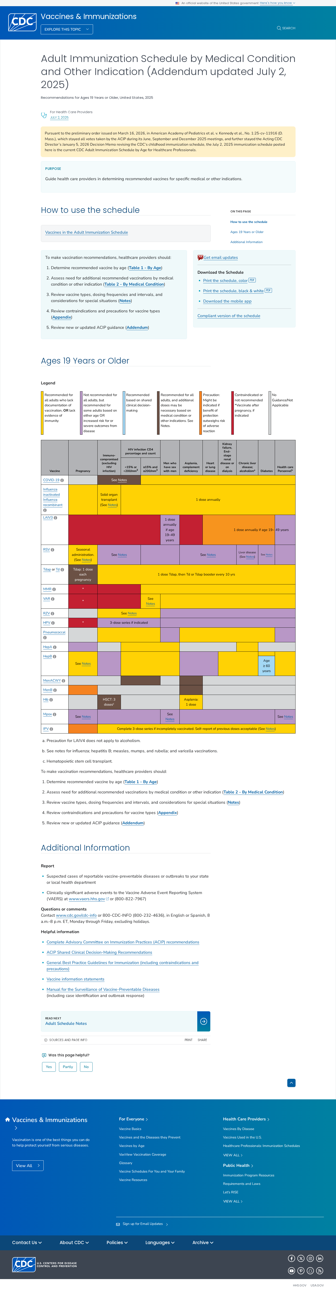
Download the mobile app (227, 301)
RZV (46, 613)
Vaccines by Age (131, 1145)
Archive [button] (201, 1243)
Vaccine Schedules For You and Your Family (152, 1171)
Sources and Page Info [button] (68, 1040)
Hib (45, 699)
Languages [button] (158, 1243)
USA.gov (317, 1285)
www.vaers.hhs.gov (87, 899)
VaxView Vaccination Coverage (142, 1154)
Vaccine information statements (75, 979)
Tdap (47, 569)
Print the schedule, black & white (233, 291)
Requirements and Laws (241, 1183)
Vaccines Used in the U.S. (242, 1137)
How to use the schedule (248, 222)
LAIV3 (48, 517)
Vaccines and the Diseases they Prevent (149, 1137)
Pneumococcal (54, 632)
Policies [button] (115, 1243)
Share (202, 1040)
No (86, 1066)
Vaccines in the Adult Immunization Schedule (86, 232)
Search (288, 28)
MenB (47, 690)
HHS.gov (300, 1285)
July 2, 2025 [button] (59, 117)
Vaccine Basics (130, 1129)
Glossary (125, 1163)
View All (24, 1165)
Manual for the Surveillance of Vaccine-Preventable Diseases (103, 989)
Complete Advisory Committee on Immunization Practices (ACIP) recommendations (123, 942)
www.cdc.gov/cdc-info (76, 915)
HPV (46, 622)
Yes (49, 1066)
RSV (46, 549)
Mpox (47, 714)
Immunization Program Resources (248, 1175)
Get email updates (221, 257)
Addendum (133, 823)
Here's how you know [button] (276, 3)
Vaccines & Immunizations (89, 16)
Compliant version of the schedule (228, 316)
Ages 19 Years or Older (247, 232)
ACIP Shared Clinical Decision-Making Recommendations (99, 952)
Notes (125, 300)
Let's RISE (230, 1192)
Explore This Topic (63, 29)
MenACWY (52, 680)
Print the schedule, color (225, 280)
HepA (47, 647)
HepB (47, 656)
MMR (47, 589)
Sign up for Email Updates (143, 1223)
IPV (46, 728)
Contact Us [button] (25, 1243)
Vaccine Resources (133, 1180)
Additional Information (246, 242)
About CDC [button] (72, 1243)
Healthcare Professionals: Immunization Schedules (261, 1145)
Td (58, 569)
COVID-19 (51, 480)
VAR (46, 598)
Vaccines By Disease (238, 1129)
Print (188, 1040)
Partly (68, 1066)
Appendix (61, 317)
